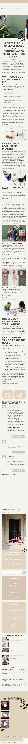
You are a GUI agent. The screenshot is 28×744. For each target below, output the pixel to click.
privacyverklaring (11, 682)
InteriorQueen (14, 580)
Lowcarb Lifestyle (14, 597)
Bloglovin (16, 737)
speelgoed (15, 157)
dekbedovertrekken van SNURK (16, 262)
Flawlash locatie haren (14, 585)
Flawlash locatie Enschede (14, 587)
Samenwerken (10, 730)
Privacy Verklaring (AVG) (20, 730)
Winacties (14, 630)
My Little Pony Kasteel (14, 201)
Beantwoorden (18, 436)
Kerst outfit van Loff (9, 223)
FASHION (14, 611)
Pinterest (11, 737)
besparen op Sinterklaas (7, 70)
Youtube (13, 737)
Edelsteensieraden (14, 592)
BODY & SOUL (14, 607)
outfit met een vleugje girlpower (9, 221)
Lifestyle (14, 618)
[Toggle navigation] (25, 9)
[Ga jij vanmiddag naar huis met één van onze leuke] (5, 715)
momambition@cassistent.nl (14, 675)
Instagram (9, 737)
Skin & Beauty (14, 625)
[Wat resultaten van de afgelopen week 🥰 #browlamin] (5, 705)
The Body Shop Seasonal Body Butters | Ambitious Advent (8, 394)
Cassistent (14, 583)
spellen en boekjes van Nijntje (9, 299)
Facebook (7, 737)
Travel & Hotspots (14, 627)
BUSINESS (14, 609)
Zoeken (2, 1)
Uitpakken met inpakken (14, 594)
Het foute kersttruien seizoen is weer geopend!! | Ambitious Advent (19, 394)
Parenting (14, 620)
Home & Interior (14, 616)
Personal (14, 623)
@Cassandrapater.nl (14, 697)
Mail (21, 737)
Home (4, 730)
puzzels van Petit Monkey (16, 297)
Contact (14, 733)
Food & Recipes (14, 613)
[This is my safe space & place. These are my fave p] (5, 724)
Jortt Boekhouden (14, 590)
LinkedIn (18, 737)
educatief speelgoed (9, 334)
